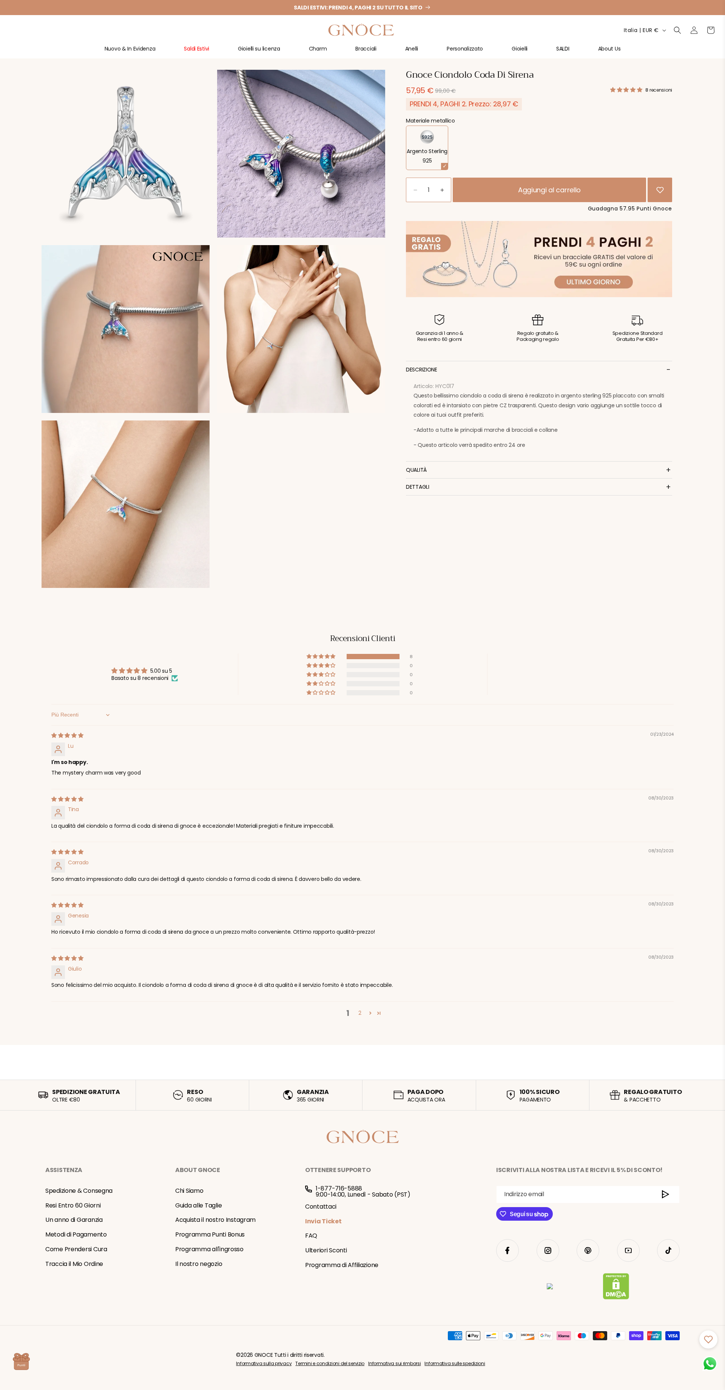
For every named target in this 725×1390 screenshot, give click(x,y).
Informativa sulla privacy (264, 1363)
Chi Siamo (189, 1190)
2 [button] (359, 1013)
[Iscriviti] (665, 1194)
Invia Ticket (323, 1221)
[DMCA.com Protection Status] (616, 1288)
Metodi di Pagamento (76, 1234)
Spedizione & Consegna (79, 1190)
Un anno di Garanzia (74, 1219)
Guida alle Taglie (198, 1205)
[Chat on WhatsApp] (709, 1363)
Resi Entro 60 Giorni (72, 1205)
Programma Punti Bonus (210, 1234)
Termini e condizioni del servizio (329, 1363)
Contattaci (320, 1206)
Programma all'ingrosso (209, 1249)
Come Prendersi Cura (76, 1249)
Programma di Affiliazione (341, 1265)
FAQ (311, 1235)
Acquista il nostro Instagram (215, 1219)
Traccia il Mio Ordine (74, 1264)
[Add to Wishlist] (660, 190)
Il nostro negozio (198, 1264)
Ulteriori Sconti (326, 1250)
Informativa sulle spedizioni (454, 1363)
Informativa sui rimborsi (394, 1363)
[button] (130, 51)
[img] (67, 735)
